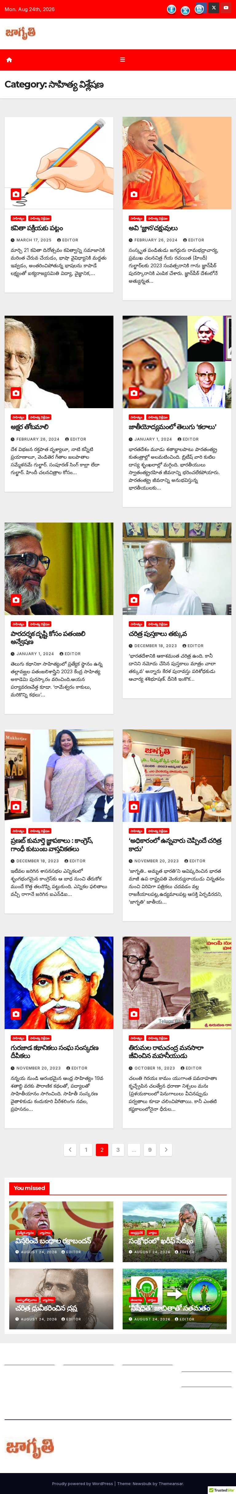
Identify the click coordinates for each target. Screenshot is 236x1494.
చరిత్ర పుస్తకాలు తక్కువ (158, 634)
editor (70, 240)
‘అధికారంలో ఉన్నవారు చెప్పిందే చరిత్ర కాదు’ (175, 844)
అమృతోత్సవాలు (27, 1300)
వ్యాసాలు (45, 1232)
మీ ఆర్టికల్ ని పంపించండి (88, 1359)
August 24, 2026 (39, 1252)
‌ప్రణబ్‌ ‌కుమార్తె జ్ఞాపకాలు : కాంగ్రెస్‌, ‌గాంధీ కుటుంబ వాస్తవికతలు (52, 844)
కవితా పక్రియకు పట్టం (37, 228)
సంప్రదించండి (17, 1374)
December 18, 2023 (156, 645)
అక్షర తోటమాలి (29, 427)
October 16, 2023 (155, 1068)
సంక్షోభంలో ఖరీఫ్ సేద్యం (161, 1240)
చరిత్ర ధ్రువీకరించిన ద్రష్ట (46, 1307)
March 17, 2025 (35, 240)
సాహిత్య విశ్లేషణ (39, 218)
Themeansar (171, 1483)
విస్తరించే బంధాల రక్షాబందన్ (53, 1240)
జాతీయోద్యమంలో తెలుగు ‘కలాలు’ (172, 427)
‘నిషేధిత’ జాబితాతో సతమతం (169, 1307)
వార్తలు (153, 1232)
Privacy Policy (199, 1396)
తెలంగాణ (136, 1300)
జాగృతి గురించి (19, 1359)
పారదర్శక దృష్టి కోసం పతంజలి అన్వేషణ (48, 638)
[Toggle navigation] (122, 60)
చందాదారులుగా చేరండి (145, 1374)
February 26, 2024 (157, 240)
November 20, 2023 (157, 861)
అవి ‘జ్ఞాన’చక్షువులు (153, 228)
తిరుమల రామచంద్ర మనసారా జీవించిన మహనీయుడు (166, 1052)
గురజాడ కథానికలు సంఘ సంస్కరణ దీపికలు (54, 1052)
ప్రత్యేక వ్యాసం (25, 1232)
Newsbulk (142, 1483)
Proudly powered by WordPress (83, 1483)
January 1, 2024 (154, 439)
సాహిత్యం (18, 218)
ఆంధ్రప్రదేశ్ (137, 1232)
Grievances (195, 1381)
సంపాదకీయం (136, 1359)
